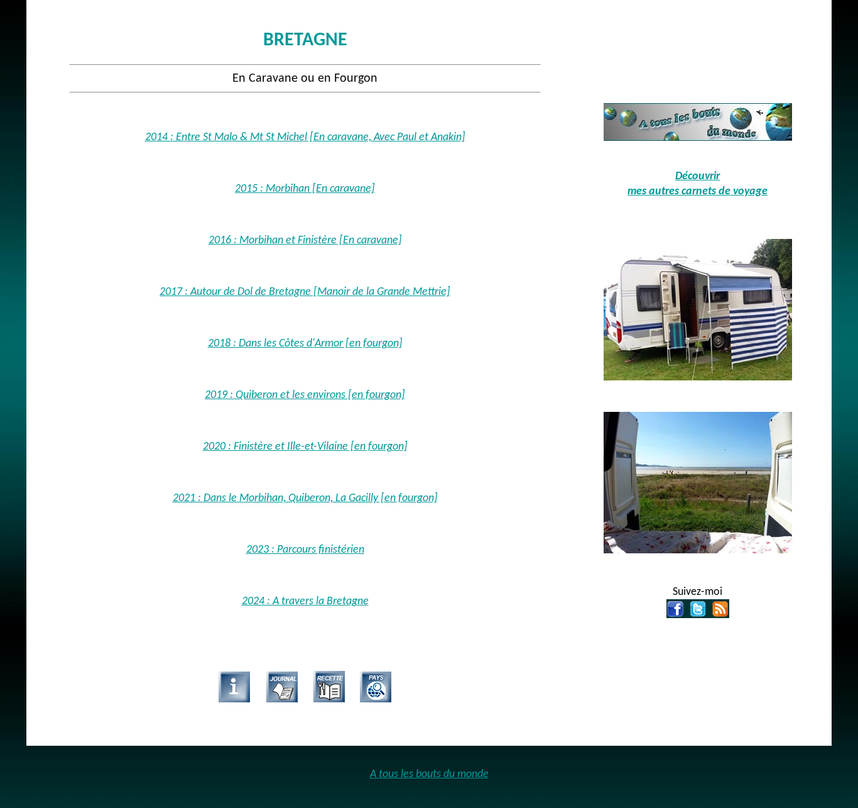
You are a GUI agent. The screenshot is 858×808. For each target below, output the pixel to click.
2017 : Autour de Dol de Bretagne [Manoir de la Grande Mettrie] (305, 292)
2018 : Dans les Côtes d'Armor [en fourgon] (305, 344)
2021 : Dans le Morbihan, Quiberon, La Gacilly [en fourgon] (305, 498)
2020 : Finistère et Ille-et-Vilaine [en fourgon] (305, 447)
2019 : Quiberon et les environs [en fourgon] (305, 395)
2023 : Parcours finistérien (305, 550)
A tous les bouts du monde (429, 774)
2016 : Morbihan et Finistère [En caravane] (305, 240)
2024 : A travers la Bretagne (305, 601)
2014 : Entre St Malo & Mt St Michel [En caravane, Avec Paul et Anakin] (305, 137)
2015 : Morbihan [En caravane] (305, 189)
